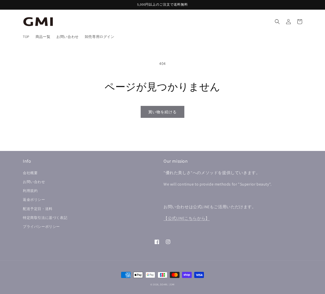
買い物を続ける (162, 111)
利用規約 (30, 190)
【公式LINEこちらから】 (187, 218)
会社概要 (30, 173)
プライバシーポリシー (41, 226)
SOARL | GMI (167, 284)
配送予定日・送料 (38, 208)
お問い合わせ (34, 181)
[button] (277, 21)
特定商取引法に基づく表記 (45, 217)
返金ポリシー (34, 199)
